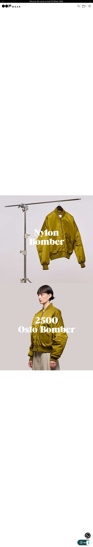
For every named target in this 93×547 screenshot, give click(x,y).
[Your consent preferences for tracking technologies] (88, 542)
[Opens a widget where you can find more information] (84, 543)
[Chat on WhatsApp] (88, 535)
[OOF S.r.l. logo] (11, 6)
